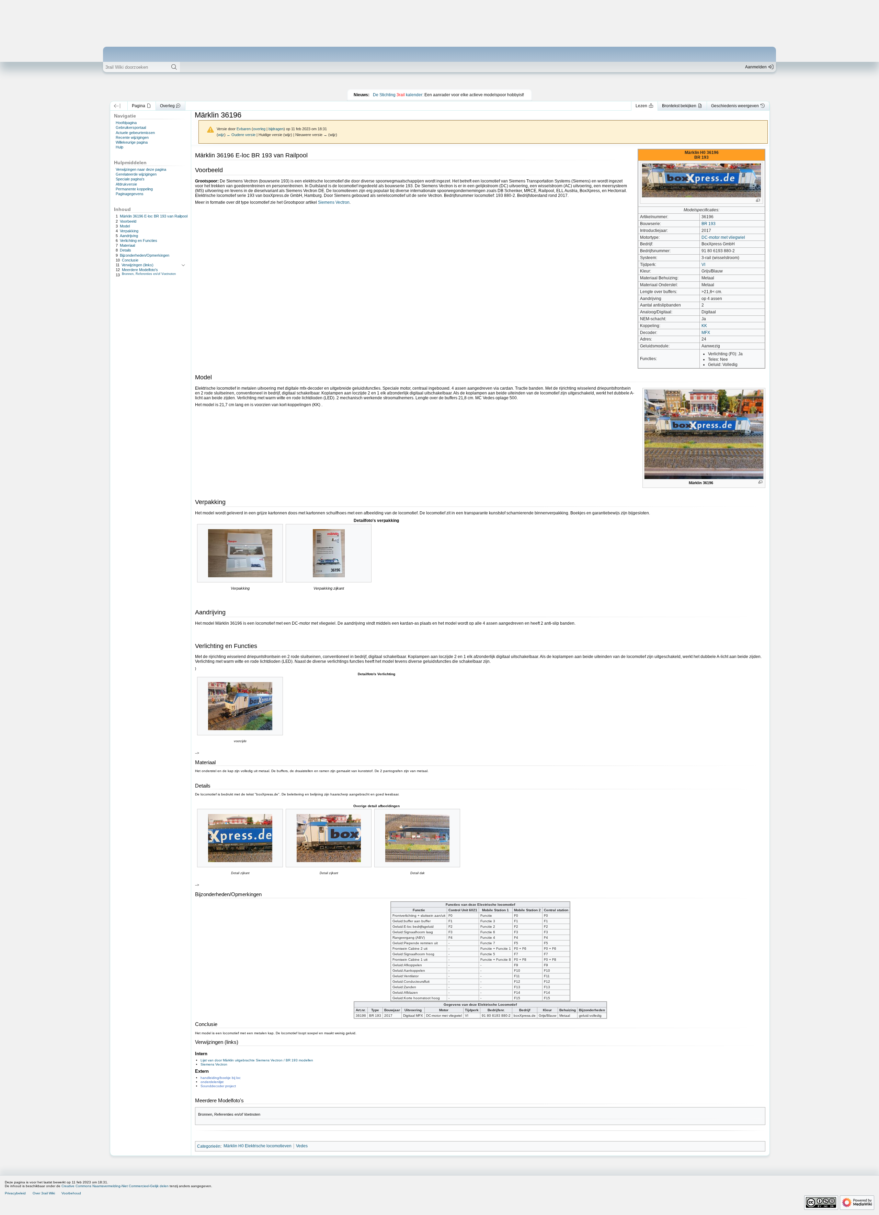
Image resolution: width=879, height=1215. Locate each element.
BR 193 (708, 223)
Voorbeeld (128, 221)
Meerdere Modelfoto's (140, 270)
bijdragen (276, 129)
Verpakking (129, 231)
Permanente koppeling (134, 189)
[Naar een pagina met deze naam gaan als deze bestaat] (174, 67)
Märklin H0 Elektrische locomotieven (258, 1146)
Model (125, 226)
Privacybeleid (15, 1193)
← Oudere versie (241, 135)
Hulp (119, 147)
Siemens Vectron (334, 202)
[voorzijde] (240, 706)
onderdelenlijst (212, 1082)
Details (125, 250)
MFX (705, 332)
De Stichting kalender (397, 94)
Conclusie (130, 260)
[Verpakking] (240, 553)
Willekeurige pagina (132, 142)
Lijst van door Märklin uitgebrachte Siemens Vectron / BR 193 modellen (257, 1060)
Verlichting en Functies (138, 240)
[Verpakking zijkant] (329, 553)
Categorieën (208, 1146)
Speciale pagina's (130, 179)
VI (703, 264)
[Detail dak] (417, 838)
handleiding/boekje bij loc (221, 1078)
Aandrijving (129, 236)
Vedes (302, 1146)
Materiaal (127, 245)
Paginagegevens (130, 194)
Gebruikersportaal (131, 127)
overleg (259, 129)
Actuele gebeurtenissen (135, 133)
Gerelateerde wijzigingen (136, 174)
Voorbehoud (71, 1193)
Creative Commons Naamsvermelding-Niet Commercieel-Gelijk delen (115, 1186)
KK (704, 325)
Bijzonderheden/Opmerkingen (144, 255)
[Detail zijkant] (240, 838)
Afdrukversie (126, 184)
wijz (221, 135)
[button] (117, 105)
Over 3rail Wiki (44, 1193)
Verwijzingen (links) (137, 265)
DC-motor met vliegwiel (723, 237)
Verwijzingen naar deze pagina (141, 169)
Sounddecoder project (218, 1086)
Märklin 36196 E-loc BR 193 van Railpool (153, 216)
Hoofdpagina (126, 123)
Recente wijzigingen (132, 137)
